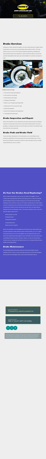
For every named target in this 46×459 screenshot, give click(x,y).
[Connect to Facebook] (7, 328)
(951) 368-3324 (23, 16)
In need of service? (20, 320)
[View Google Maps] (14, 328)
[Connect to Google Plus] (11, 328)
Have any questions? (21, 310)
